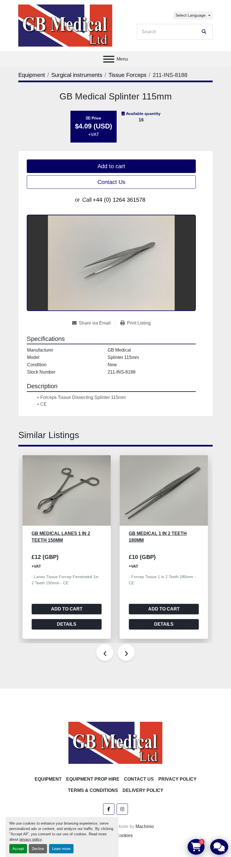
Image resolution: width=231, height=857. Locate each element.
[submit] (204, 31)
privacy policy (30, 839)
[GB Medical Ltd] (115, 742)
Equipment (48, 779)
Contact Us (111, 182)
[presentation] (104, 652)
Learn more (61, 849)
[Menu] (108, 59)
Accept (18, 849)
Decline (38, 849)
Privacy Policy (177, 779)
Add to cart (111, 166)
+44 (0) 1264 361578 (119, 200)
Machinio (145, 826)
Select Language (191, 15)
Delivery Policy (143, 790)
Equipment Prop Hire (92, 779)
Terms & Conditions (93, 790)
